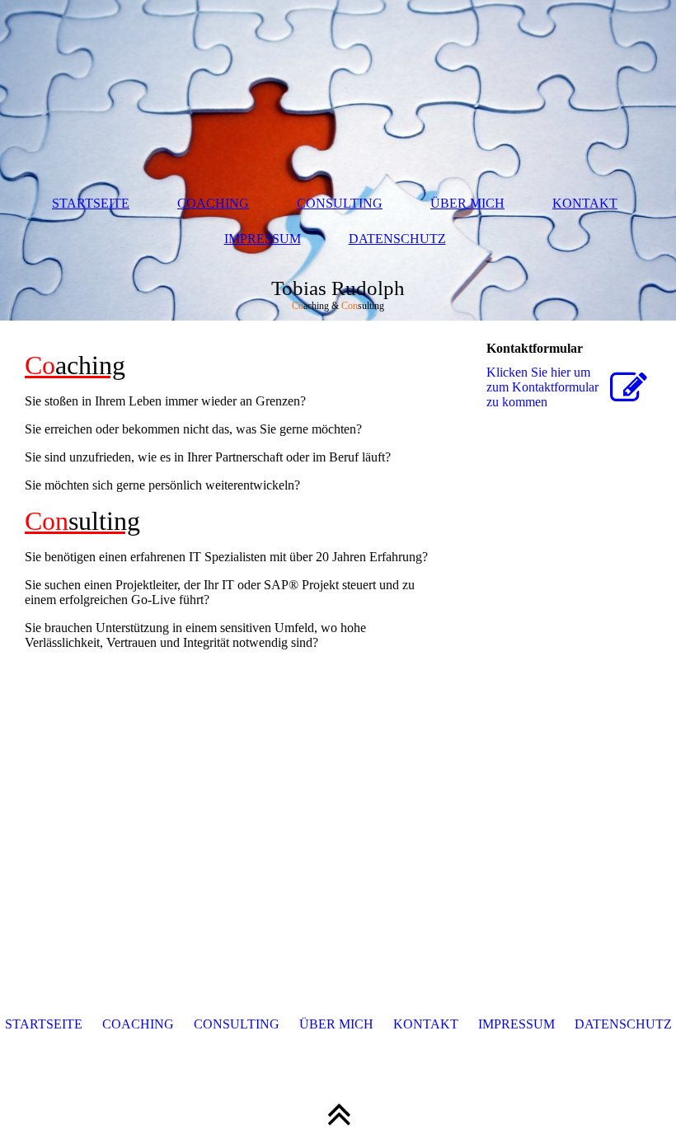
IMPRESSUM (262, 239)
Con (82, 521)
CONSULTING (340, 203)
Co (75, 365)
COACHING (213, 203)
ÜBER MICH (467, 203)
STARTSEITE (90, 203)
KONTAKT (584, 203)
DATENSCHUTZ (397, 239)
